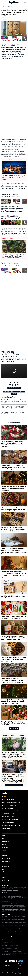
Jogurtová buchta (15, 906)
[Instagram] (5, 796)
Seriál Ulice (13, 896)
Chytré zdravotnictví (20, 896)
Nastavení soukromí (8, 822)
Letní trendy (9, 890)
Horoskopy (5, 853)
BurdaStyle (20, 966)
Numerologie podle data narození (15, 888)
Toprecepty (5, 880)
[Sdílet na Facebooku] (10, 385)
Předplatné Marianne (8, 799)
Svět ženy (5, 872)
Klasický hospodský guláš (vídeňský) (12, 909)
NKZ (7, 966)
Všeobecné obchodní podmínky (11, 825)
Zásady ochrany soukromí (10, 819)
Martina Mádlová (5, 17)
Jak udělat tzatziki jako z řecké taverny (9, 907)
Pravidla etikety (4, 887)
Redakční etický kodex (8, 816)
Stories (4, 850)
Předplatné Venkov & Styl (9, 805)
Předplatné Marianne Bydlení (11, 802)
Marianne (20, 963)
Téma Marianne (6, 858)
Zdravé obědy (15, 890)
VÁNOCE (14, 393)
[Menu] (3, 2)
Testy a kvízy (18, 887)
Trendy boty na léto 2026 (6, 897)
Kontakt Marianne (7, 808)
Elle (3, 869)
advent (22, 391)
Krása (3, 838)
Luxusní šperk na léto (8, 898)
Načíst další (14, 728)
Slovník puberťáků (11, 887)
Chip (3, 875)
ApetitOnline (6, 866)
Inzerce (4, 831)
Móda (3, 836)
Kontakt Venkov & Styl (8, 814)
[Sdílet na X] (12, 385)
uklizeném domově (18, 154)
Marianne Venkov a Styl (13, 785)
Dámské (20, 965)
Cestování (6, 888)
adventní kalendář (9, 391)
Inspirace (10, 6)
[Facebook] (2, 796)
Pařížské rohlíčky (22, 906)
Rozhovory (5, 847)
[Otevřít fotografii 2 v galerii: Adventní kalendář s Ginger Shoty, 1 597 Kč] (16, 222)
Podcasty (4, 855)
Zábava (4, 844)
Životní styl (5, 841)
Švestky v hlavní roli (16, 903)
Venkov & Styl (6, 861)
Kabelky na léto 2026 (16, 897)
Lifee (3, 877)
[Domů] (14, 2)
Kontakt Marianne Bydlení (10, 811)
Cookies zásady (6, 828)
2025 (17, 391)
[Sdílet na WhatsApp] (18, 385)
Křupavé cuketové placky (6, 903)
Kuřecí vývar (8, 906)
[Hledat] (25, 2)
